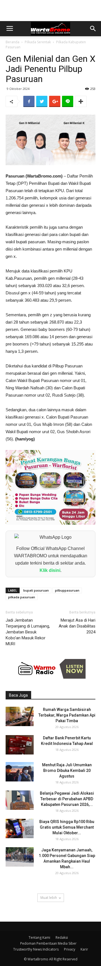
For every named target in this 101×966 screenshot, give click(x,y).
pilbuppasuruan (67, 590)
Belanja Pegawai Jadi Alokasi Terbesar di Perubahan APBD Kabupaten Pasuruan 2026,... (67, 799)
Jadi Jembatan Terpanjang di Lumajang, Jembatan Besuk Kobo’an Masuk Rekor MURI (28, 632)
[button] (93, 28)
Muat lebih (48, 897)
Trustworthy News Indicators (36, 949)
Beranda (12, 42)
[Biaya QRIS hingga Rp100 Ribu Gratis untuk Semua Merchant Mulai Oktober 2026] (20, 828)
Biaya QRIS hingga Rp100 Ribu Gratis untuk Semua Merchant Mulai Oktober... (66, 827)
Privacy (69, 949)
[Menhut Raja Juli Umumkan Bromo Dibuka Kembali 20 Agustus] (20, 771)
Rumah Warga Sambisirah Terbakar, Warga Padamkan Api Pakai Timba (66, 715)
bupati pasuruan (36, 590)
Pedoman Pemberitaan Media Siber (48, 943)
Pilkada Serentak (38, 42)
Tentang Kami (39, 937)
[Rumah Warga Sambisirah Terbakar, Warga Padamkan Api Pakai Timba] (20, 716)
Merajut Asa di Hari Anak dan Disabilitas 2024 (77, 626)
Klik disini (50, 570)
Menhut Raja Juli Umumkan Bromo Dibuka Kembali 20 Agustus (67, 770)
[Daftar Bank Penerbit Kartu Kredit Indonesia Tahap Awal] (20, 744)
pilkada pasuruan (21, 597)
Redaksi (62, 937)
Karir (84, 949)
